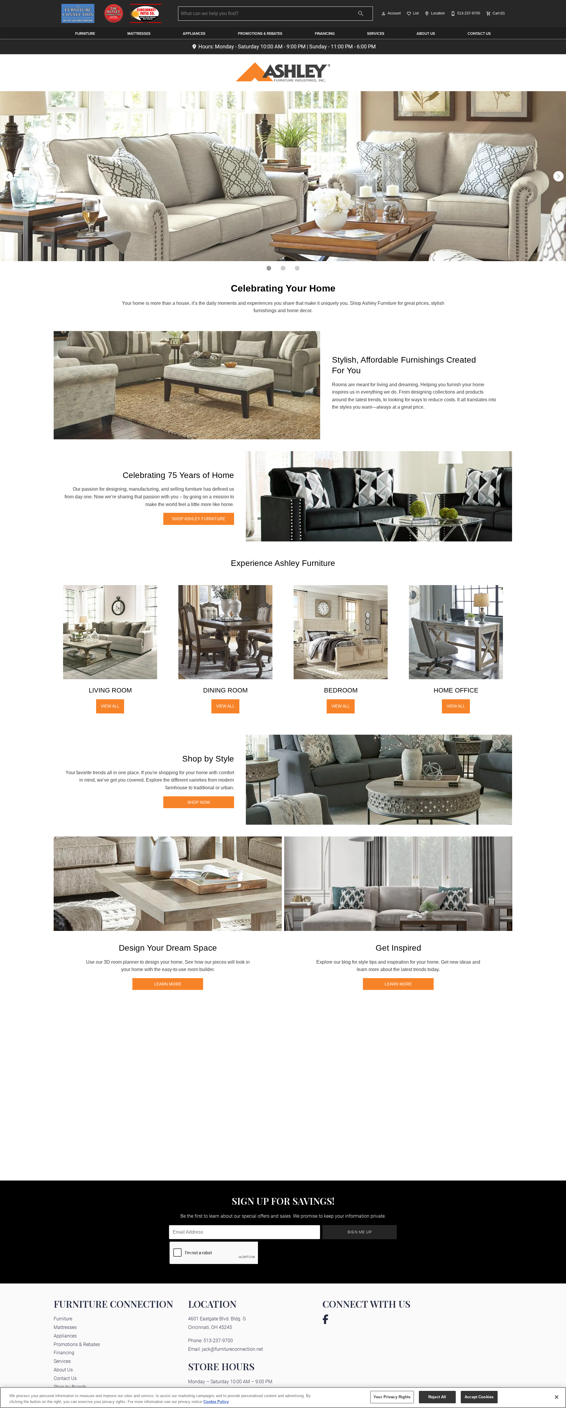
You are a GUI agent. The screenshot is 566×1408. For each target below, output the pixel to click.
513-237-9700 (218, 1340)
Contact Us (479, 33)
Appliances (194, 33)
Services (375, 33)
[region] (283, 1397)
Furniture (85, 33)
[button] (383, 13)
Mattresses (139, 33)
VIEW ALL (110, 706)
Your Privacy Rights (392, 1397)
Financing (325, 33)
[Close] (556, 1397)
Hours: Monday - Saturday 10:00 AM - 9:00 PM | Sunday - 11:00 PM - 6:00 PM (287, 46)
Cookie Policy (216, 1401)
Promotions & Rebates (260, 33)
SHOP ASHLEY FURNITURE (198, 518)
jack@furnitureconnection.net (232, 1349)
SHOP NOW (198, 802)
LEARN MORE (167, 984)
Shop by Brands (70, 1387)
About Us (426, 33)
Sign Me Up (360, 1231)
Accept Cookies (479, 1397)
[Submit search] (360, 13)
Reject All (437, 1397)
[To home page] (111, 13)
